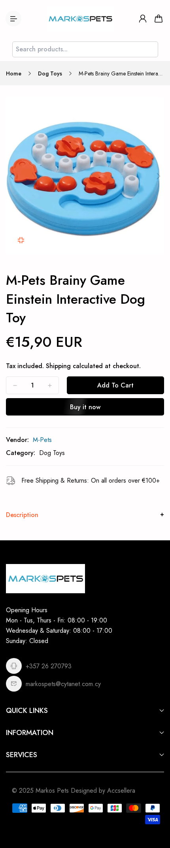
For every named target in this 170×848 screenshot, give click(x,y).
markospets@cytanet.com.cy (63, 683)
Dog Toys (50, 73)
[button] (11, 176)
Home (13, 73)
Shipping (58, 365)
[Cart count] (158, 19)
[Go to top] (156, 808)
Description (22, 514)
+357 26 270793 (49, 666)
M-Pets (42, 439)
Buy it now (85, 407)
